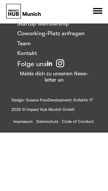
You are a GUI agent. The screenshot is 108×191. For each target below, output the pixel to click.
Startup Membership (43, 23)
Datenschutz (47, 121)
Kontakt (27, 53)
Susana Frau (37, 100)
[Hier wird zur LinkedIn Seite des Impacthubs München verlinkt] (49, 64)
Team (24, 43)
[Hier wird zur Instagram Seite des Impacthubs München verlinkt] (60, 63)
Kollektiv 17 (83, 100)
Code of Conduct (78, 121)
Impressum (23, 121)
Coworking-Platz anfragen (51, 33)
